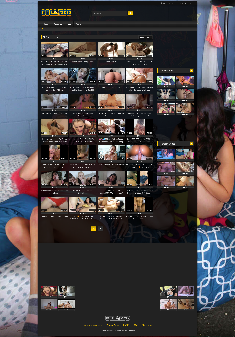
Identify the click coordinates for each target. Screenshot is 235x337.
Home (46, 24)
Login (181, 3)
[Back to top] (227, 329)
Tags (69, 24)
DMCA (126, 325)
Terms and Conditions (92, 325)
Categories (57, 24)
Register (190, 3)
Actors (78, 24)
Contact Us (147, 325)
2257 (136, 325)
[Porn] (56, 13)
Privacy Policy (112, 325)
